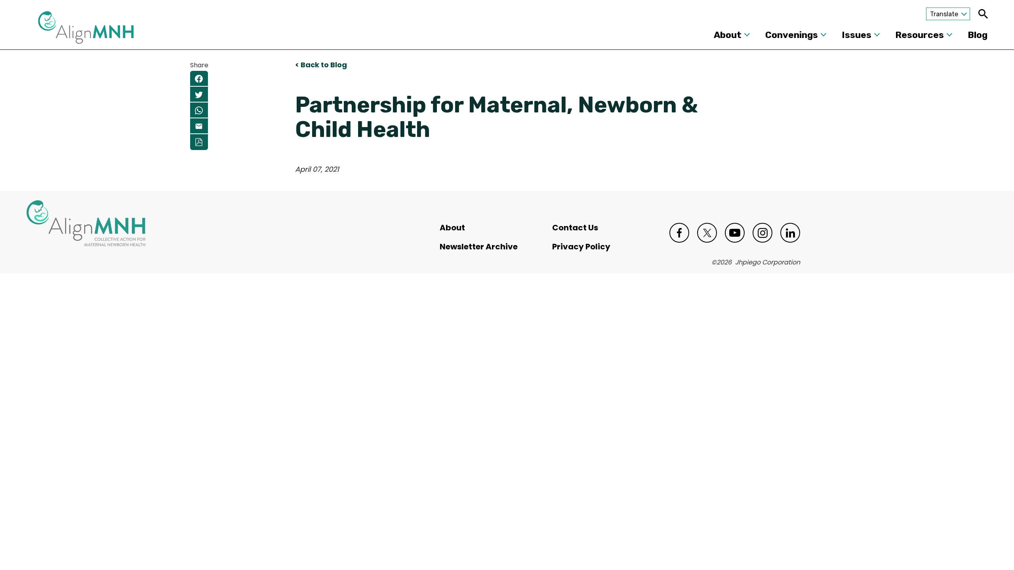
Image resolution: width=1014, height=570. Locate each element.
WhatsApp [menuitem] (199, 110)
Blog (977, 34)
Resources (919, 34)
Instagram (762, 233)
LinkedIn (790, 233)
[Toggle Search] (983, 14)
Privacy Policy (581, 246)
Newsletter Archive (479, 246)
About (727, 34)
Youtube (735, 233)
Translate (944, 14)
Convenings (791, 34)
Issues (856, 34)
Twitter (707, 233)
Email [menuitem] (199, 126)
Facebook (679, 233)
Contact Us (575, 227)
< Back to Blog (321, 65)
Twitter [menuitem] (199, 95)
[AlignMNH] (86, 30)
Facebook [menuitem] (199, 79)
